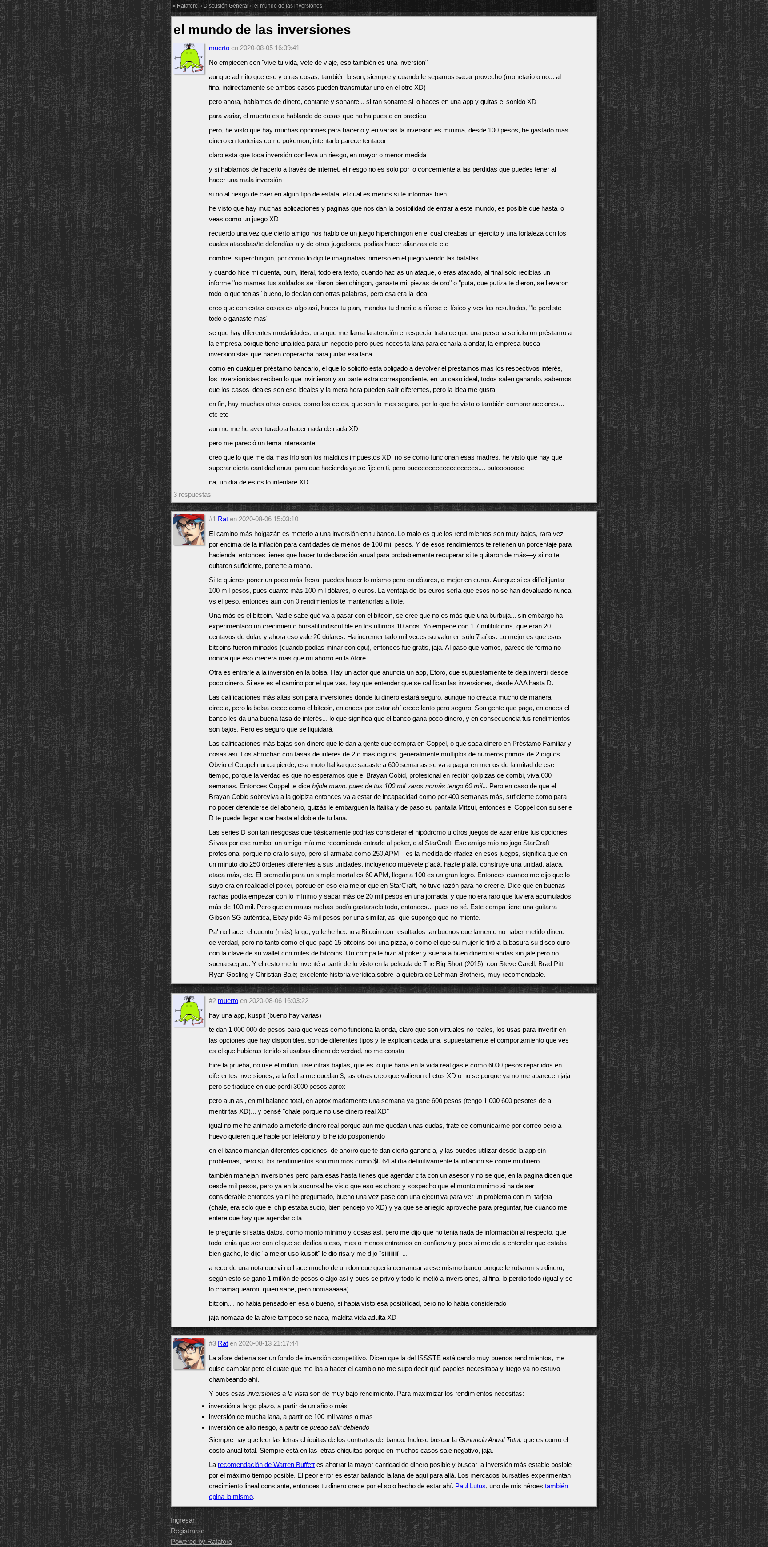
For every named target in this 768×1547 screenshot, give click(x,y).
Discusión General (226, 6)
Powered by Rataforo (201, 1541)
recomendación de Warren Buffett (266, 1464)
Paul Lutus (470, 1486)
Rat (223, 519)
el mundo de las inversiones (288, 6)
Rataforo (187, 6)
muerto (219, 48)
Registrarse (187, 1531)
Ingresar (183, 1520)
